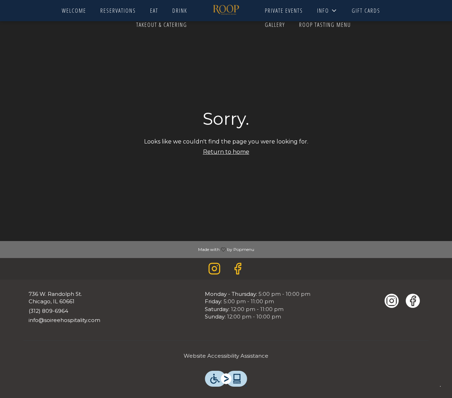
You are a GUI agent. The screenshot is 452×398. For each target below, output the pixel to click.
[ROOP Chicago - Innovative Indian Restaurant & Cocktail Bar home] (226, 10)
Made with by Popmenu (129, 249)
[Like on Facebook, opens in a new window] (237, 271)
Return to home (226, 151)
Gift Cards (366, 10)
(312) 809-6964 (48, 311)
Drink (179, 10)
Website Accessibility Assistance (226, 355)
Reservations (118, 10)
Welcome (74, 10)
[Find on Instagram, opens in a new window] (214, 271)
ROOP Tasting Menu (325, 25)
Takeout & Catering (161, 25)
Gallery (275, 25)
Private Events (284, 10)
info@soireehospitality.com (64, 320)
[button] (327, 11)
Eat (154, 10)
